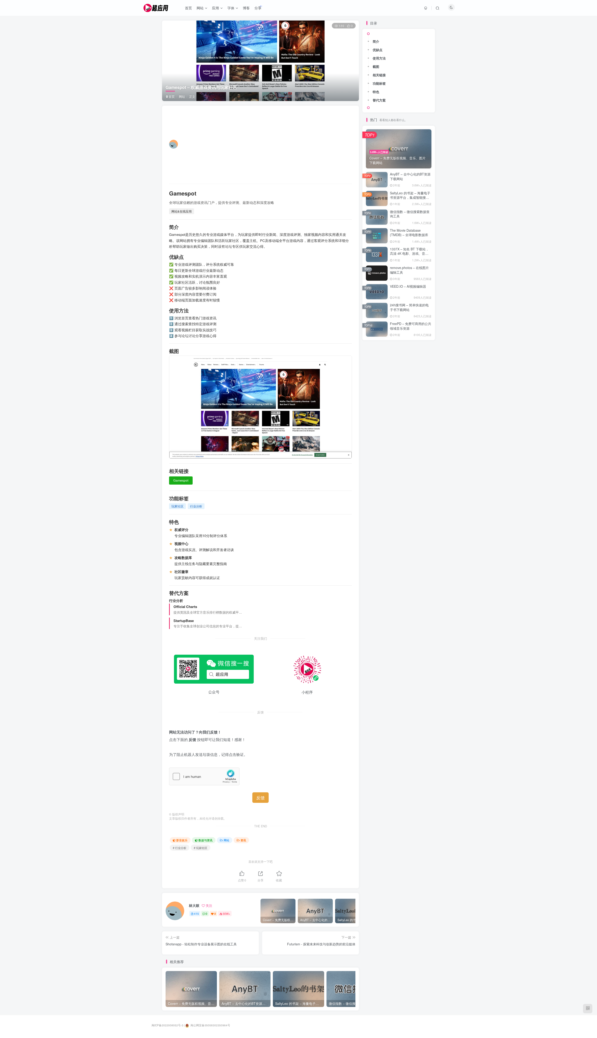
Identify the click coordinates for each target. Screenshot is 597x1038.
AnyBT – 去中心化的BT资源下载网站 (410, 176)
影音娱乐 (181, 840)
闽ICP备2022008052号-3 (167, 1025)
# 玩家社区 (200, 848)
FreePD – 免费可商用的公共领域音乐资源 (410, 326)
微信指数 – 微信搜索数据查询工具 (410, 214)
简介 (376, 41)
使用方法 (379, 58)
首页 (171, 96)
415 (196, 914)
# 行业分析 (179, 848)
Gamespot (180, 480)
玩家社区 (177, 506)
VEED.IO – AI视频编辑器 (408, 286)
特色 (376, 91)
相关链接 (379, 75)
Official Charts (185, 606)
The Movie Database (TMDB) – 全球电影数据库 (409, 232)
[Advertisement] (264, 144)
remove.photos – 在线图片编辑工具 (409, 270)
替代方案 (379, 100)
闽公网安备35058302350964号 (210, 1025)
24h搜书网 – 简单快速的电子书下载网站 (409, 307)
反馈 (260, 797)
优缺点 (377, 49)
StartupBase (184, 620)
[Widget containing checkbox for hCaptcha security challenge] (204, 776)
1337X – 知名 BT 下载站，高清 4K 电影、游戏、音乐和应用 (409, 253)
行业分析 (196, 506)
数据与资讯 (205, 840)
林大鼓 (194, 905)
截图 (376, 66)
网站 (182, 96)
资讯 (243, 840)
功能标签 (379, 83)
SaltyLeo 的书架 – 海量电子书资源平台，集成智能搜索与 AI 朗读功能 (410, 197)
